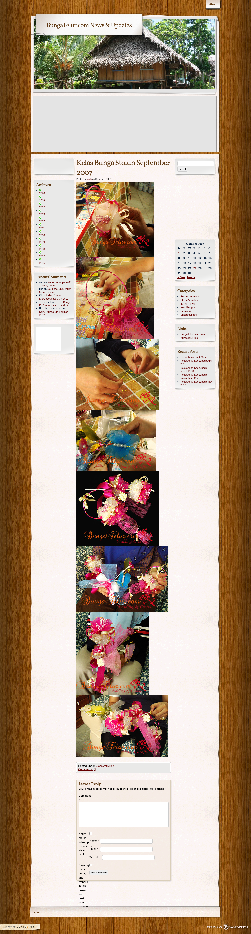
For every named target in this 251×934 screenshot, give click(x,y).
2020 (42, 193)
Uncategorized (188, 314)
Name (94, 840)
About (213, 4)
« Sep (181, 277)
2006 (42, 263)
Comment (84, 797)
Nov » (191, 277)
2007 (42, 256)
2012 (42, 221)
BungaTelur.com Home (193, 334)
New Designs (187, 307)
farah (89, 179)
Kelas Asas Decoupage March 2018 (193, 369)
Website (94, 857)
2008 (42, 249)
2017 (42, 207)
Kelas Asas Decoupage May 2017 (196, 383)
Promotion (186, 311)
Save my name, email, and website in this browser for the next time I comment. (84, 886)
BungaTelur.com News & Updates (89, 25)
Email (93, 848)
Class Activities (105, 765)
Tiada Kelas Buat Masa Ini (195, 357)
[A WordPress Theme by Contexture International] (25, 927)
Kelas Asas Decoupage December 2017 (193, 376)
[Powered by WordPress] (228, 927)
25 (194, 268)
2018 (42, 200)
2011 (42, 228)
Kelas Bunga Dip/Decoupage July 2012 (53, 297)
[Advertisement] (125, 125)
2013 (42, 214)
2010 (42, 235)
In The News (187, 303)
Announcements (189, 296)
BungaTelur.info (189, 337)
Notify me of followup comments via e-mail (84, 844)
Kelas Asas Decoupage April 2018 (196, 362)
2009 (42, 242)
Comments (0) (87, 769)
